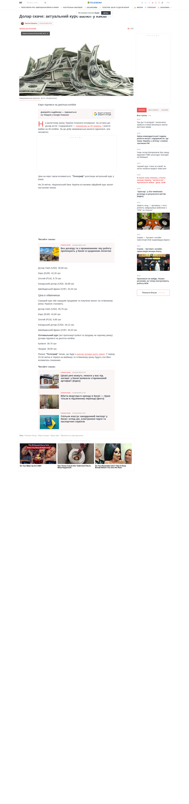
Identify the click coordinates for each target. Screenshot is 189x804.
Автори (140, 7)
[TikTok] (162, 2)
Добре (105, 13)
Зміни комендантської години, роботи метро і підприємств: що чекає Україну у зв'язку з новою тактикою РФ (152, 139)
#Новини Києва (30, 435)
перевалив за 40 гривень (88, 126)
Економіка (164, 7)
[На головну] (94, 2)
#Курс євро (54, 435)
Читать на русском (27, 28)
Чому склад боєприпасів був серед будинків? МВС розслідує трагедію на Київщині (153, 154)
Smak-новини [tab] (153, 110)
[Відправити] (45, 2)
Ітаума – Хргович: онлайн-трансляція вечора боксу (149, 250)
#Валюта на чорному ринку (71, 435)
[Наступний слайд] (171, 7)
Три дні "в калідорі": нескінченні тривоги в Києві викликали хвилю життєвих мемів (152, 124)
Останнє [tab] (141, 110)
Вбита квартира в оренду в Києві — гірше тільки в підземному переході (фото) (85, 397)
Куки (97, 13)
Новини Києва (66, 245)
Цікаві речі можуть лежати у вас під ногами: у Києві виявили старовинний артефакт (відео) (84, 378)
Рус (168, 3)
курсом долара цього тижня (91, 354)
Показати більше (149, 293)
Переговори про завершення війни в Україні (40, 7)
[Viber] (145, 3)
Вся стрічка (142, 115)
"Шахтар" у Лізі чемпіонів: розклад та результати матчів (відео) (151, 193)
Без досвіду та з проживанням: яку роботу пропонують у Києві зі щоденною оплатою (86, 249)
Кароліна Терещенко (31, 23)
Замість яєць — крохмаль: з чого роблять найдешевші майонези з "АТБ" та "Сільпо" (152, 207)
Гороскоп (151, 7)
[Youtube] (152, 2)
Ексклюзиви (92, 7)
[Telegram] (149, 2)
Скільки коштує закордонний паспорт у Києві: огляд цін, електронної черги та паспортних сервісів (84, 419)
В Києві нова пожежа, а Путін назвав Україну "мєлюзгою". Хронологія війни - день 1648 (151, 180)
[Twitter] (155, 2)
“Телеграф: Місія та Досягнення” (115, 7)
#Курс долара (43, 435)
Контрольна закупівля (72, 7)
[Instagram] (159, 2)
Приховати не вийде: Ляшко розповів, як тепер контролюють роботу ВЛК (153, 281)
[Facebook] (142, 2)
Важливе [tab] (164, 110)
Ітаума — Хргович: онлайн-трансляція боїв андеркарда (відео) (153, 238)
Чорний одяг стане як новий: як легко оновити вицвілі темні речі (151, 167)
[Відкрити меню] (21, 2)
